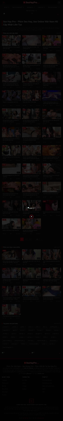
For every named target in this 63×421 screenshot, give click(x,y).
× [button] (31, 216)
